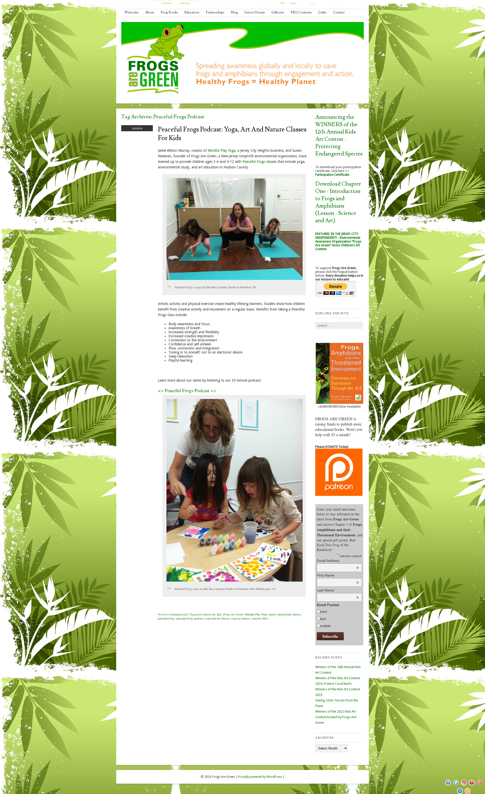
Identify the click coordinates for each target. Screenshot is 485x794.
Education (191, 12)
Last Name (338, 590)
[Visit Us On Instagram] (464, 785)
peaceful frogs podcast (189, 618)
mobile (325, 626)
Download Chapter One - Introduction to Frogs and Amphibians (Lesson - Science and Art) (338, 202)
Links (322, 12)
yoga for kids (259, 618)
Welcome (132, 12)
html (323, 612)
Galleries (277, 12)
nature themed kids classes (285, 614)
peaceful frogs (166, 618)
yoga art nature (240, 618)
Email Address (338, 561)
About (149, 12)
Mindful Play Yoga (221, 150)
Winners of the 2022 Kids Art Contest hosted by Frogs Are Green (335, 717)
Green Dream (254, 12)
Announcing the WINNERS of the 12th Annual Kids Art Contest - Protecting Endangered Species (338, 136)
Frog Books (169, 12)
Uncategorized (178, 614)
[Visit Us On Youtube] (479, 785)
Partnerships (215, 12)
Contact (339, 12)
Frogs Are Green (233, 614)
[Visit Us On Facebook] (448, 785)
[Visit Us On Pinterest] (471, 785)
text (323, 619)
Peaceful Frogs (254, 162)
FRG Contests (301, 12)
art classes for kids (210, 614)
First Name (338, 575)
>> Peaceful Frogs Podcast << (187, 390)
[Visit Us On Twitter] (456, 785)
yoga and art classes (217, 618)
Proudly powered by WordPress (260, 777)
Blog (234, 12)
